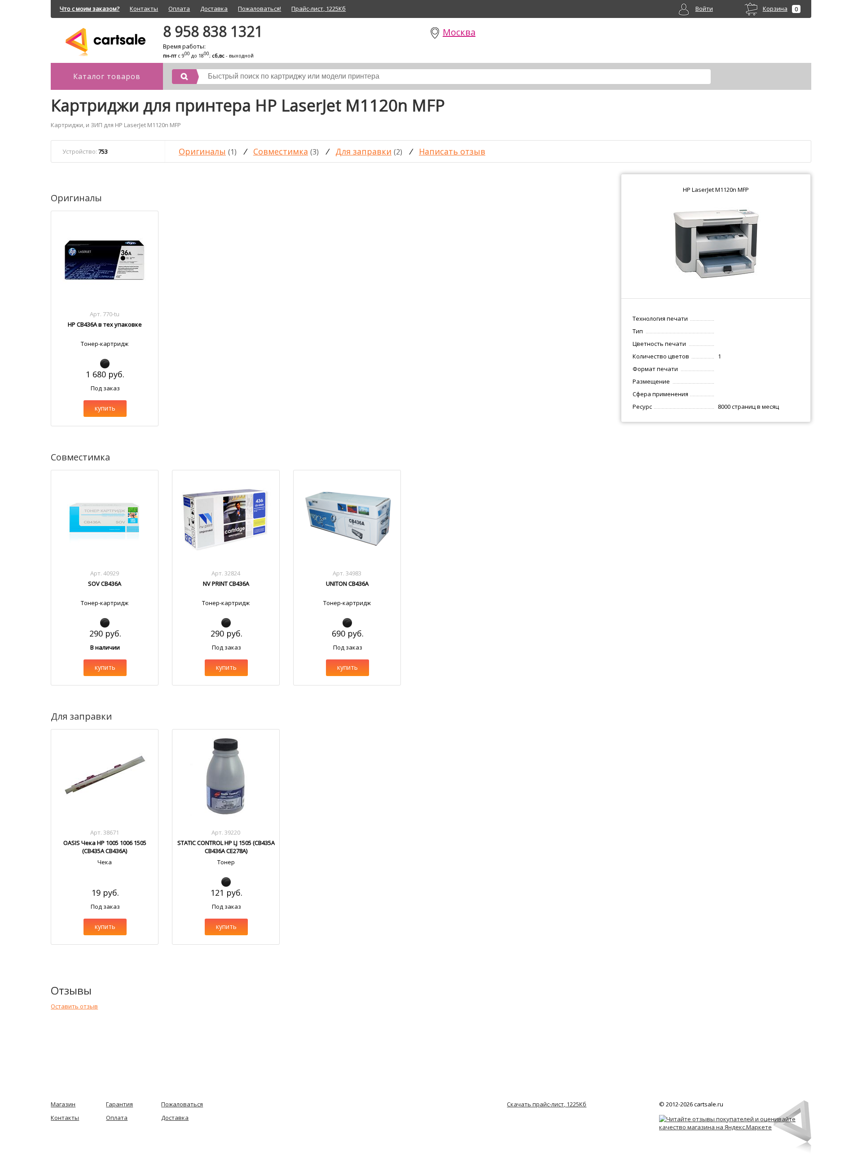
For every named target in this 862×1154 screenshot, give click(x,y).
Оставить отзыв (74, 1006)
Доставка (214, 8)
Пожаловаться (182, 1104)
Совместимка (280, 151)
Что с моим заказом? (89, 8)
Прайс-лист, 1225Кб (318, 8)
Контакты (144, 8)
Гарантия (119, 1104)
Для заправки (363, 151)
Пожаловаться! (259, 8)
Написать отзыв (452, 151)
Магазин (63, 1104)
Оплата (179, 8)
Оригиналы (202, 151)
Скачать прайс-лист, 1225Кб (546, 1104)
